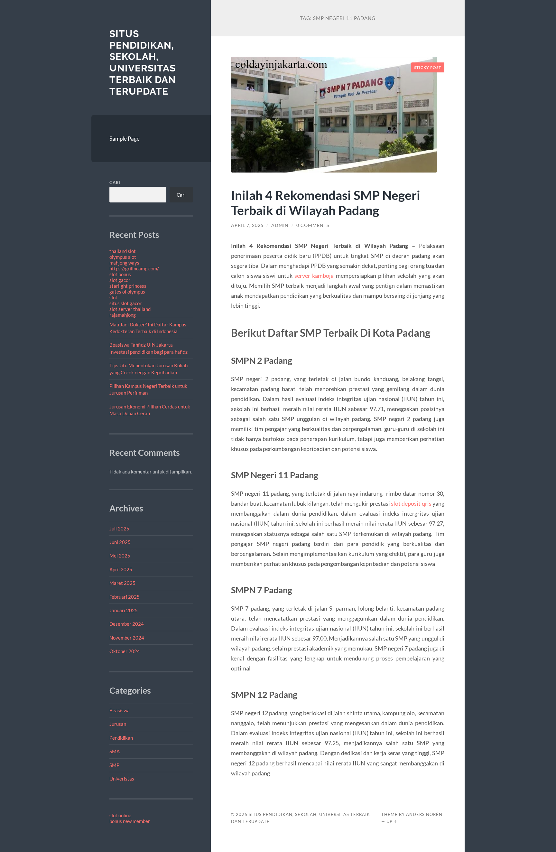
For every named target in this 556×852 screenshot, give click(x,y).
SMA (114, 751)
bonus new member (129, 821)
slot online (120, 815)
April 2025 (120, 569)
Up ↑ (391, 821)
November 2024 (126, 638)
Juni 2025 (120, 542)
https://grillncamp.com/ (134, 268)
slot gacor (119, 280)
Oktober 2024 (124, 651)
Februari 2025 (124, 597)
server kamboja (314, 275)
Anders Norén (424, 814)
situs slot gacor (125, 303)
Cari (115, 182)
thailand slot (122, 251)
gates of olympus (127, 292)
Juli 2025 (119, 528)
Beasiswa (119, 710)
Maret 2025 (122, 583)
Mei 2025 (119, 555)
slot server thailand (130, 309)
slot (113, 297)
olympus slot (122, 257)
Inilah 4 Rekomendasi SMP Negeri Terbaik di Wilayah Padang (325, 202)
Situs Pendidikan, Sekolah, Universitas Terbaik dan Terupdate (142, 62)
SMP (114, 765)
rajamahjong (122, 315)
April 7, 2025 (247, 225)
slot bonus (120, 274)
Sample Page (124, 138)
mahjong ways (124, 263)
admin (280, 225)
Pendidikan (121, 738)
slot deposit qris (411, 503)
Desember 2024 (126, 624)
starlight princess (127, 286)
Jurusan (117, 724)
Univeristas (121, 779)
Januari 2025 (123, 610)
